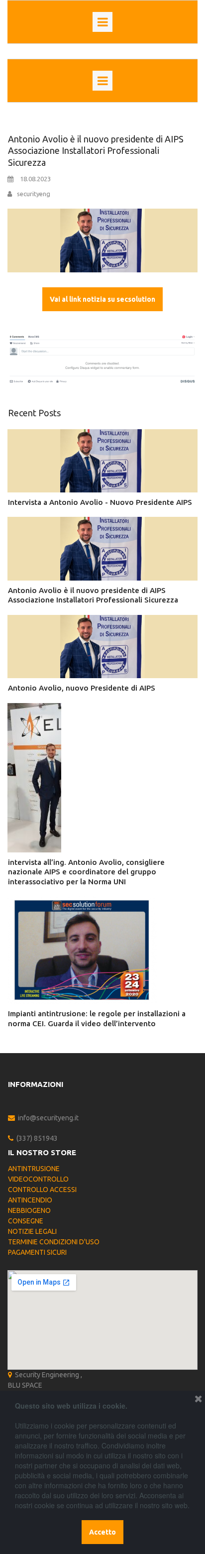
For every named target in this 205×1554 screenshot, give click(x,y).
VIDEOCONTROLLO (38, 1179)
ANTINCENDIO (30, 1200)
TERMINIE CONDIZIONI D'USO (54, 1242)
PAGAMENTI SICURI (37, 1252)
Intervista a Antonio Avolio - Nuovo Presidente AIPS (100, 502)
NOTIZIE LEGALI (32, 1231)
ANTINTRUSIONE (34, 1169)
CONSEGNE (25, 1221)
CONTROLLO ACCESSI (42, 1190)
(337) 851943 (37, 1138)
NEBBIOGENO (29, 1210)
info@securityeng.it (48, 1118)
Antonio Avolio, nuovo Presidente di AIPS (81, 688)
